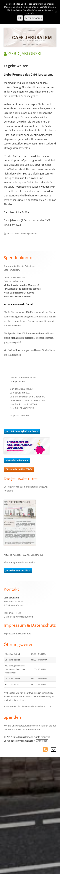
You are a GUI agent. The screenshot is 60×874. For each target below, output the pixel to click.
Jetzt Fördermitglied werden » (22, 431)
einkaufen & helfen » (17, 460)
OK (20, 18)
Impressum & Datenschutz (17, 633)
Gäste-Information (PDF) (19, 469)
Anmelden (42, 741)
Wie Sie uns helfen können (27, 729)
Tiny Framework (24, 741)
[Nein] (56, 11)
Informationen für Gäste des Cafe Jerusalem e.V (25, 706)
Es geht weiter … (18, 65)
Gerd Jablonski (29, 233)
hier (23, 700)
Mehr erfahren (33, 18)
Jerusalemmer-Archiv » (18, 570)
